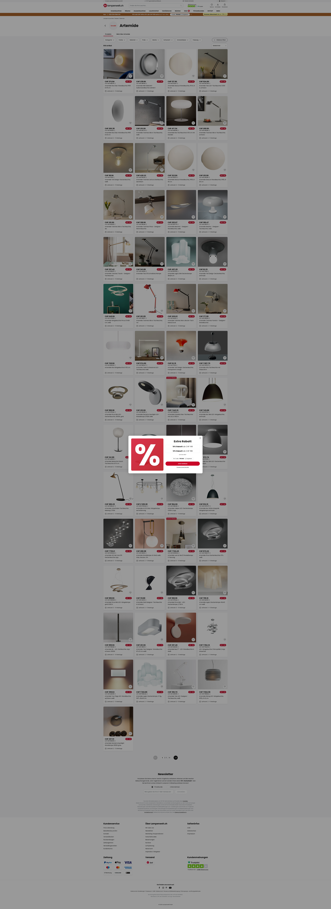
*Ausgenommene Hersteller (182, 467)
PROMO (182, 459)
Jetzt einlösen (182, 464)
